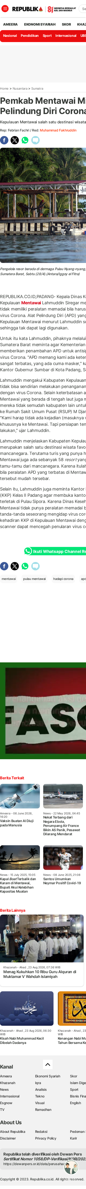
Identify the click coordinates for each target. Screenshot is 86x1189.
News (4, 1089)
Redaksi (41, 1131)
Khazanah (7, 1083)
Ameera (6, 1076)
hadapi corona (63, 579)
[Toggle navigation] (5, 8)
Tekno (39, 1096)
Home (4, 88)
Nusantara (20, 88)
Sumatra (37, 88)
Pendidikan (30, 35)
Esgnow (6, 1103)
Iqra (38, 1083)
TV (2, 1109)
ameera (10, 24)
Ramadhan (43, 1109)
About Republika (12, 1131)
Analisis (41, 1089)
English (75, 1103)
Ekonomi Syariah (40, 24)
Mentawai (31, 302)
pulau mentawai (34, 579)
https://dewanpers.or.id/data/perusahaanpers (38, 1164)
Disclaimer (8, 1138)
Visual (39, 1103)
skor (66, 24)
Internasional (65, 35)
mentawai (9, 579)
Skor (73, 1076)
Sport (47, 35)
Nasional (10, 35)
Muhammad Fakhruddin (58, 130)
